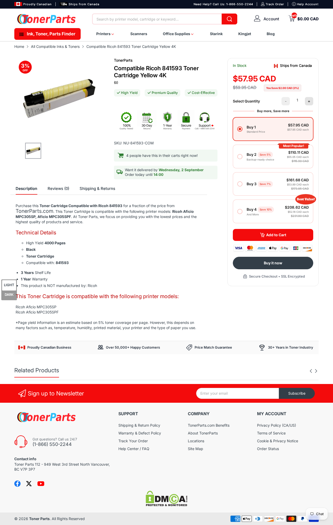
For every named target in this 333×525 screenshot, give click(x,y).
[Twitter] (29, 484)
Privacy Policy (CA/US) (276, 425)
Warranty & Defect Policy (139, 433)
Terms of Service (271, 433)
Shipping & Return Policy (139, 425)
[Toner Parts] (46, 19)
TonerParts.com (34, 211)
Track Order (275, 4)
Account (271, 18)
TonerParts (123, 60)
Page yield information (37, 322)
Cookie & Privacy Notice (277, 441)
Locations (196, 441)
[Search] (229, 19)
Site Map (195, 448)
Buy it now (273, 263)
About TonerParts (203, 433)
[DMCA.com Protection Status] (166, 505)
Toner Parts (39, 518)
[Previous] (316, 371)
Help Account (308, 4)
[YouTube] (40, 484)
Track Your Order (133, 441)
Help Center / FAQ (133, 448)
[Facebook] (17, 484)
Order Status (268, 448)
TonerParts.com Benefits (208, 425)
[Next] (310, 371)
